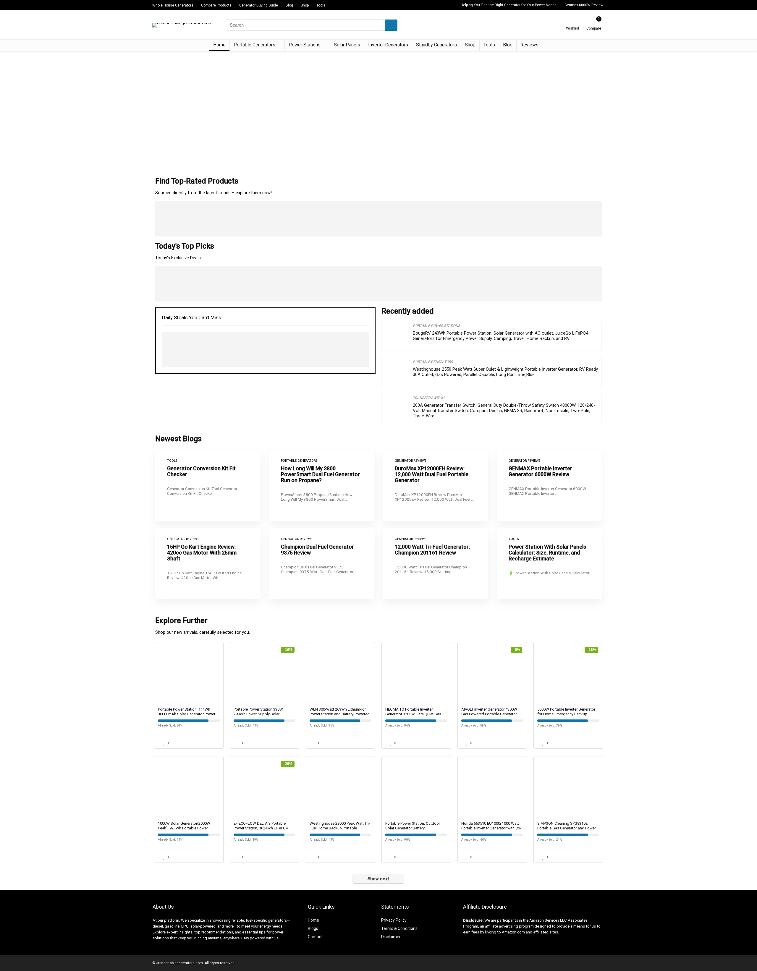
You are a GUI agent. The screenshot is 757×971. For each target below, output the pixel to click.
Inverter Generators (388, 45)
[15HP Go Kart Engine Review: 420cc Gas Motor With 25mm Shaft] (207, 563)
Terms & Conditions (399, 928)
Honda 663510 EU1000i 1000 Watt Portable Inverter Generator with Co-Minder (491, 828)
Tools (320, 5)
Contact (315, 936)
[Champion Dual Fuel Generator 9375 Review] (321, 563)
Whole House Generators (172, 5)
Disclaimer (391, 936)
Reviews (529, 45)
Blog (289, 5)
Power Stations (305, 45)
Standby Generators (436, 45)
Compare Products (216, 5)
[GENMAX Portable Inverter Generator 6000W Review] (549, 485)
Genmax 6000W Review (583, 5)
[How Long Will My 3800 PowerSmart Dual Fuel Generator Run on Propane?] (321, 485)
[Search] (391, 25)
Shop (305, 5)
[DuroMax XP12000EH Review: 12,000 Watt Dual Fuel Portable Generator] (435, 485)
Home (219, 45)
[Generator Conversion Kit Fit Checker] (207, 485)
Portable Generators (254, 45)
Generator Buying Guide (258, 5)
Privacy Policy (394, 920)
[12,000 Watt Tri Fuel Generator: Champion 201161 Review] (435, 563)
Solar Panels (347, 45)
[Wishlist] (572, 23)
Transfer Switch (428, 398)
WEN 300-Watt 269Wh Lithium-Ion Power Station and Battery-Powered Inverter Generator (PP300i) (340, 714)
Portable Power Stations (436, 326)
